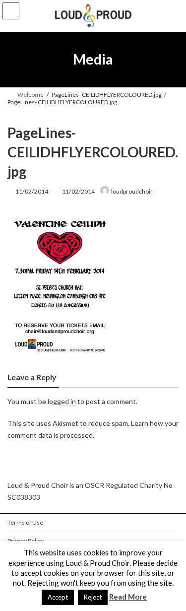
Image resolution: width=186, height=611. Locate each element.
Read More (128, 596)
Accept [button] (58, 597)
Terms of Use (25, 522)
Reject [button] (93, 597)
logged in (62, 401)
